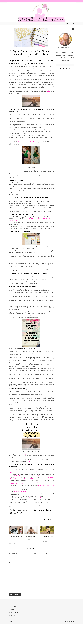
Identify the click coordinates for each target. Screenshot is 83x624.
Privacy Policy (12, 604)
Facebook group (24, 454)
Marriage (37, 23)
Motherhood (29, 23)
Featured (37, 48)
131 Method (48, 493)
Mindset (44, 23)
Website (11, 568)
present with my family (19, 491)
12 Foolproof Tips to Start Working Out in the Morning (28, 475)
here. (48, 91)
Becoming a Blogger (38, 501)
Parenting (21, 23)
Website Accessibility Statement (14, 614)
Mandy (12, 519)
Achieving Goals (53, 23)
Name (11, 556)
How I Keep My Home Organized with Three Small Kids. (32, 478)
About (13, 23)
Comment (12, 575)
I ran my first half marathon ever (27, 141)
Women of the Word (35, 498)
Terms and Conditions (15, 607)
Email (11, 562)
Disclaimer (11, 609)
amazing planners (30, 193)
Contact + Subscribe (66, 23)
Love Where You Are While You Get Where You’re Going (47, 538)
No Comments (31, 57)
